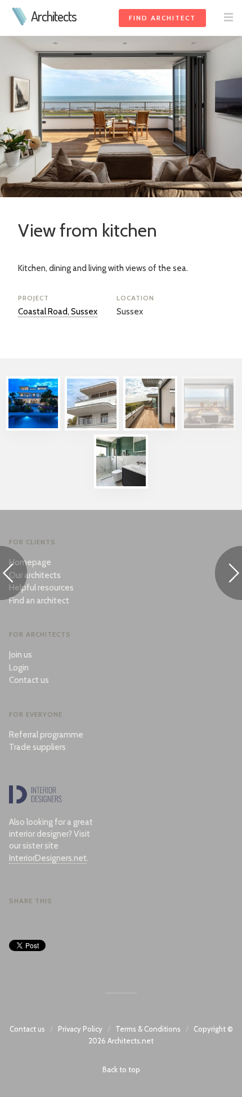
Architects (54, 16)
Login (19, 668)
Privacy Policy (80, 1028)
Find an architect (39, 601)
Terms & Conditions (148, 1028)
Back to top (121, 1069)
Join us (20, 655)
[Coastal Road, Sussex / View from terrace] (150, 428)
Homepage (30, 562)
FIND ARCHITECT (162, 18)
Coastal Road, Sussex (57, 312)
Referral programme (46, 735)
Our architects (35, 575)
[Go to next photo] (228, 575)
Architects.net (130, 1040)
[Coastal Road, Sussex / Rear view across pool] (33, 428)
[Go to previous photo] (13, 575)
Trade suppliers (37, 747)
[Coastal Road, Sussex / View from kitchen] (209, 428)
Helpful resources (41, 588)
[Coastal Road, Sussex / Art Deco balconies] (92, 428)
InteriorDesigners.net (48, 858)
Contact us (29, 680)
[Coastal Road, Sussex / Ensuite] (121, 486)
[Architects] (20, 22)
